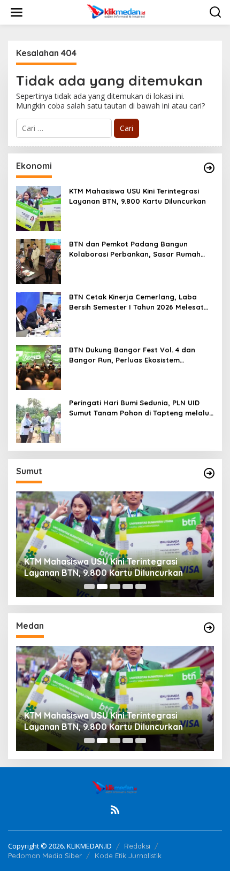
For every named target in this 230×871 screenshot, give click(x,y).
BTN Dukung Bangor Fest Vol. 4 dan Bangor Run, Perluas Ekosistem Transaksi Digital (132, 354)
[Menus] (16, 12)
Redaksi (137, 846)
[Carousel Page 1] (89, 586)
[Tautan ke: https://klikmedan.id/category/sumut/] (209, 473)
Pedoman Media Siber (45, 855)
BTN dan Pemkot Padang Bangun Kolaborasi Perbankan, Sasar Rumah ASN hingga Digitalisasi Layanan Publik (137, 249)
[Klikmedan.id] (117, 11)
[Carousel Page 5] (140, 586)
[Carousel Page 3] (115, 586)
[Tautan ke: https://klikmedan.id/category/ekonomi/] (209, 167)
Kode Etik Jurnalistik (128, 855)
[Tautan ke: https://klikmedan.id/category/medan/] (209, 627)
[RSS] (115, 809)
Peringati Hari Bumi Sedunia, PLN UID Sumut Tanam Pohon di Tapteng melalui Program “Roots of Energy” (140, 407)
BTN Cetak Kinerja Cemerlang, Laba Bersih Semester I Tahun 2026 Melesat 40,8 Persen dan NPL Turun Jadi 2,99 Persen (136, 301)
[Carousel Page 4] (127, 586)
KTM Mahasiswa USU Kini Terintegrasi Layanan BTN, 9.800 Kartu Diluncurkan (137, 196)
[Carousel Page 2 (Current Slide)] (102, 586)
